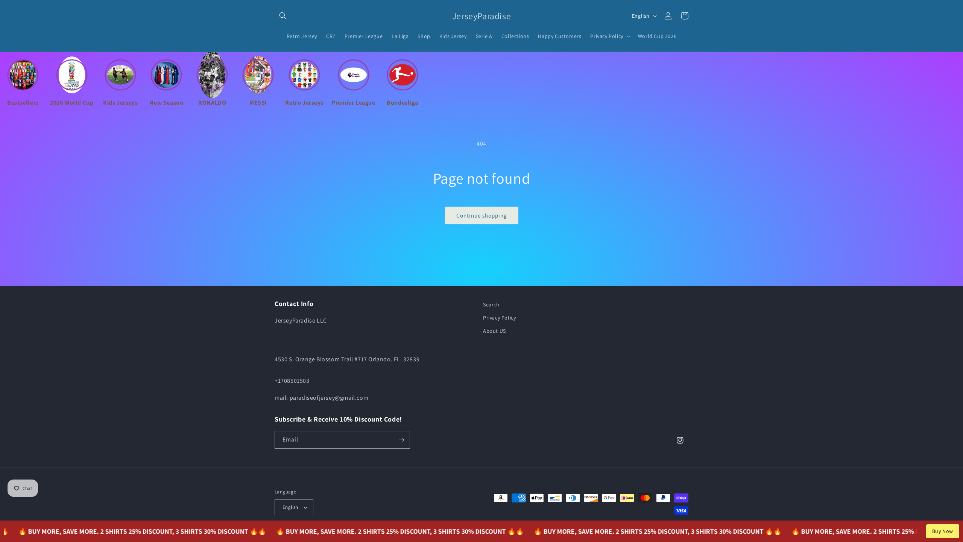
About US (494, 330)
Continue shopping (481, 215)
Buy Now (942, 531)
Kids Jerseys (120, 103)
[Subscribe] (401, 440)
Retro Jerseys (304, 103)
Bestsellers (23, 103)
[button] (283, 16)
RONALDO (212, 103)
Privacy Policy (499, 317)
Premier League (353, 103)
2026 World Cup (71, 103)
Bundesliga (402, 103)
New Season (166, 103)
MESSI (258, 103)
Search (491, 304)
